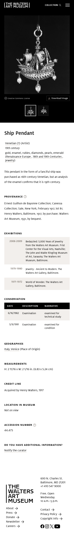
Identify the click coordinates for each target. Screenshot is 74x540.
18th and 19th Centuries (47, 156)
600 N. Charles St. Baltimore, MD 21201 (52, 480)
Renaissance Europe (18, 156)
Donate (11, 517)
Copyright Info (49, 518)
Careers (11, 526)
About (10, 508)
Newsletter (13, 521)
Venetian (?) (12, 143)
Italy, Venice (11, 349)
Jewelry (9, 160)
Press (9, 512)
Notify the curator (15, 450)
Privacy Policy (49, 514)
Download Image (59, 98)
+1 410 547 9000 (50, 486)
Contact (45, 509)
